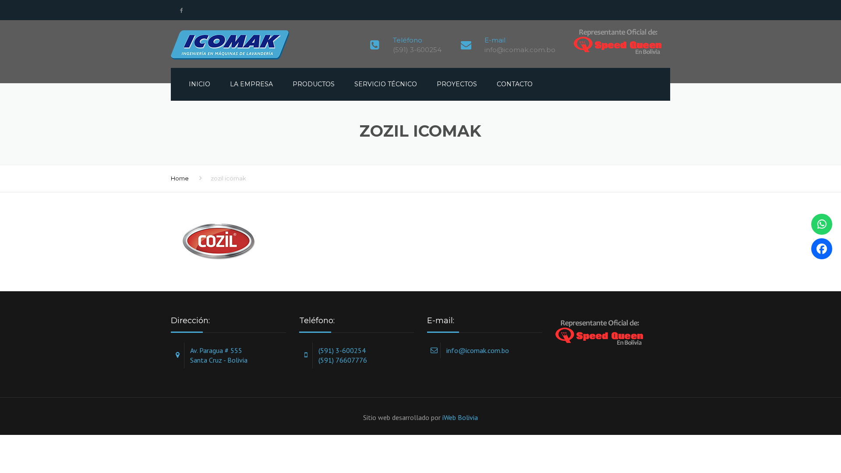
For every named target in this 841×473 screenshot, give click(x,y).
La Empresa (251, 84)
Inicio (199, 84)
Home (180, 178)
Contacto (515, 84)
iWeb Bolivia (460, 417)
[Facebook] (821, 248)
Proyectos (457, 84)
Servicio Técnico (385, 84)
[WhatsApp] (821, 224)
